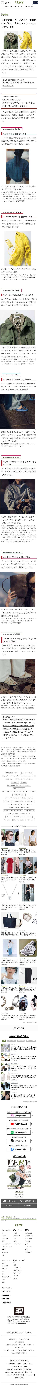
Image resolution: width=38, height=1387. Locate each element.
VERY (19, 1364)
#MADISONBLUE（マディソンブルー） (13, 791)
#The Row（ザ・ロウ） (12, 817)
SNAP (3, 1249)
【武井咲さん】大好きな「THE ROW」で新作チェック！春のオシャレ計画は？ (18, 725)
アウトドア (5, 1268)
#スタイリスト (25, 807)
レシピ (4, 1263)
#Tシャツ (19, 6)
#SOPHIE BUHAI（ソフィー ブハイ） (15, 798)
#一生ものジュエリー (10, 6)
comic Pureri (9, 1372)
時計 (3, 1255)
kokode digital (19, 1377)
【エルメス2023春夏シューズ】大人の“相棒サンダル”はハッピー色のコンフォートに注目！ (18, 735)
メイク (15, 1233)
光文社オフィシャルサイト (19, 1353)
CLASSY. (12, 1364)
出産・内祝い (29, 1238)
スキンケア (17, 1236)
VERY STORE (6, 1291)
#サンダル (6, 776)
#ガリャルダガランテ (16, 776)
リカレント (17, 1276)
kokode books (29, 1375)
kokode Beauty (17, 1375)
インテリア (5, 1266)
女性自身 (9, 1369)
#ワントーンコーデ (26, 804)
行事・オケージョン (7, 1246)
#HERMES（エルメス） (12, 804)
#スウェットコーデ (14, 807)
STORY (25, 1364)
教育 (26, 1249)
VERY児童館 (28, 1233)
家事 (3, 1274)
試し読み (9, 1206)
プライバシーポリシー (26, 1344)
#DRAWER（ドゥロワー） (13, 773)
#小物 (9, 813)
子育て (27, 1230)
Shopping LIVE (6, 1295)
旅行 (3, 1271)
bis (16, 1366)
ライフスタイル (6, 1260)
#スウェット (15, 782)
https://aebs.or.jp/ (22, 1323)
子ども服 (27, 1241)
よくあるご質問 (21, 1350)
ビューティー (17, 1230)
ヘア (15, 1238)
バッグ (4, 1236)
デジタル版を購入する (27, 1201)
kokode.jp (8, 1375)
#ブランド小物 (29, 779)
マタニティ (5, 1252)
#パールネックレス (27, 773)
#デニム (30, 798)
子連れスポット (29, 1236)
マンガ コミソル (19, 1372)
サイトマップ (19, 1347)
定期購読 (27, 1206)
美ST (12, 1366)
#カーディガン (8, 820)
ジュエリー (5, 1238)
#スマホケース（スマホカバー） (21, 813)
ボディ (15, 1241)
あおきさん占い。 (7, 1287)
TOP (2, 1216)
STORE (27, 1339)
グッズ (27, 1244)
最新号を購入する (9, 1201)
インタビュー (17, 1267)
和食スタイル (23, 1366)
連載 (15, 1265)
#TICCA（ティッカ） (19, 794)
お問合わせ (31, 1350)
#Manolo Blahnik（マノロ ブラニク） (23, 801)
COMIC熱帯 (27, 1369)
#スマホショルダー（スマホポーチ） (24, 820)
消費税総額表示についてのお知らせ (19, 1332)
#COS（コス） (9, 779)
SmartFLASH (18, 1369)
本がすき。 (30, 1372)
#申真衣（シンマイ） (19, 788)
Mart (30, 1364)
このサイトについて (11, 1344)
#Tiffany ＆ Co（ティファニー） (13, 810)
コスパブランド (6, 1244)
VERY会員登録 (6, 1302)
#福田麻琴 (23, 782)
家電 (3, 1282)
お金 (3, 1279)
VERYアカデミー (18, 1270)
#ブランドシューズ (29, 776)
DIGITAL (20, 1339)
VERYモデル (17, 1273)
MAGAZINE (12, 1339)
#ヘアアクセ (7, 801)
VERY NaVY (5, 1299)
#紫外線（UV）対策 (28, 6)
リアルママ (28, 1252)
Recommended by (27, 1022)
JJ (6, 1364)
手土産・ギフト (6, 1277)
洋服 (3, 1241)
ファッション (4, 13)
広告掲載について (9, 1350)
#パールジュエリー (26, 817)
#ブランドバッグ (29, 810)
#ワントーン (19, 779)
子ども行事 (28, 1246)
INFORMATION (19, 1342)
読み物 (15, 1278)
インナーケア (17, 1244)
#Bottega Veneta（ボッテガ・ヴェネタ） (19, 785)
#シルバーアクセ (31, 791)
